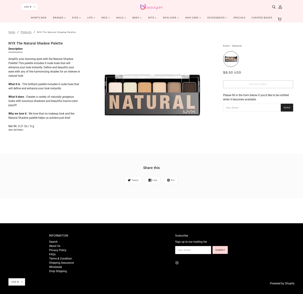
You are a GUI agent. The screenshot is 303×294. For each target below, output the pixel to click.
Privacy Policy (57, 250)
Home (11, 32)
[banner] (152, 6)
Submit (220, 249)
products (26, 32)
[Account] (280, 6)
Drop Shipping (58, 271)
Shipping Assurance (61, 262)
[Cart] (280, 19)
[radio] (231, 59)
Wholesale (55, 267)
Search (53, 241)
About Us (54, 246)
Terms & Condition (60, 258)
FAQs (52, 254)
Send (287, 107)
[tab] (15, 49)
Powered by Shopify (282, 283)
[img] (274, 6)
